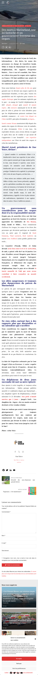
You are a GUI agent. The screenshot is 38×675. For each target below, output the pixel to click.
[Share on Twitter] (6, 47)
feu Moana (30, 222)
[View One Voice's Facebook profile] (15, 451)
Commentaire (6, 512)
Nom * (3, 535)
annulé (25, 105)
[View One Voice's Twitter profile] (19, 451)
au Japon (31, 119)
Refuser (19, 663)
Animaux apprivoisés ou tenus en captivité (13, 25)
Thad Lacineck (15, 236)
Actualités (28, 25)
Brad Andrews (28, 236)
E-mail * (4, 543)
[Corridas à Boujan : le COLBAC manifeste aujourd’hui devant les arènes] (18, 619)
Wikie (19, 129)
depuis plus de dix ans (23, 88)
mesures (13, 108)
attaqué (14, 105)
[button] (35, 639)
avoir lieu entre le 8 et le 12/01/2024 (21, 249)
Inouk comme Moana (9, 123)
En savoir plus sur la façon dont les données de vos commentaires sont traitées (19, 574)
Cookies (6, 672)
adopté (8, 105)
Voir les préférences (19, 668)
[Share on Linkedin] (9, 47)
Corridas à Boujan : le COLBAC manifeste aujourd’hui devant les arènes (18, 621)
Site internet (5, 550)
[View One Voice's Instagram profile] (22, 451)
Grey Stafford (12, 239)
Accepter (19, 658)
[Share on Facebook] (3, 47)
